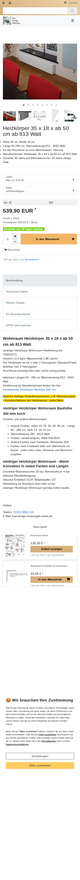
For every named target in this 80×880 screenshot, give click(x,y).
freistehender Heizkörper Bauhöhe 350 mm (29, 389)
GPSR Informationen (18, 325)
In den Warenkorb (47, 239)
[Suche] (72, 10)
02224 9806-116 (23, 512)
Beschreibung (14, 280)
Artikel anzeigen (51, 548)
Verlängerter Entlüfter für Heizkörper (48, 566)
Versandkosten (31, 259)
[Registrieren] (10, 3)
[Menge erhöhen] (15, 236)
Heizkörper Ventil (39, 535)
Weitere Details (15, 302)
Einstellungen (40, 756)
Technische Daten (17, 291)
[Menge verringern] (15, 241)
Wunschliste (13, 250)
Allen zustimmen (40, 765)
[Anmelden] (4, 3)
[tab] (40, 280)
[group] (16, 545)
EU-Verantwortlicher (18, 314)
